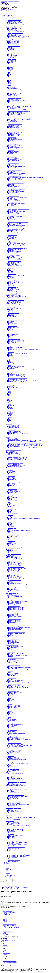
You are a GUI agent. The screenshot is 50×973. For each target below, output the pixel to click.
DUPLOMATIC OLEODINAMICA (16, 275)
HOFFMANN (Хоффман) (13, 500)
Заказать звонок (4, 904)
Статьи (7, 874)
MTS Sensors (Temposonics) (14, 665)
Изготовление (11, 430)
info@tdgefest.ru (4, 2)
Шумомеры (10, 241)
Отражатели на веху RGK (14, 145)
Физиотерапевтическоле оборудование (17, 459)
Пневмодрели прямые (13, 614)
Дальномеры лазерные (13, 367)
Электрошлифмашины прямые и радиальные (18, 854)
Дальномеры (11, 122)
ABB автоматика (12, 661)
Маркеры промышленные (14, 705)
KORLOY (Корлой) (12, 497)
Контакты (5, 877)
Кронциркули (11, 315)
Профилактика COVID (11, 875)
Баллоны (10, 721)
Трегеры (10, 154)
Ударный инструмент (13, 710)
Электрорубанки (12, 845)
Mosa (9, 74)
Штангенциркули (12, 335)
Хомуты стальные (12, 552)
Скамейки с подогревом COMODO (16, 446)
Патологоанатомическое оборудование (17, 461)
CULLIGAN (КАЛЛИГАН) (14, 819)
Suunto (9, 422)
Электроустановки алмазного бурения (16, 847)
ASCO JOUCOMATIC (13, 291)
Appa (9, 401)
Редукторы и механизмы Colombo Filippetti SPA (18, 682)
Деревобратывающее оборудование (13, 295)
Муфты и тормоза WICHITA (14, 577)
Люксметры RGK (12, 237)
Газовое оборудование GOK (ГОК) (16, 28)
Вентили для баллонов (13, 723)
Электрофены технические (14, 848)
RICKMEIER (11, 290)
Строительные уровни (13, 192)
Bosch (9, 391)
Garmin (9, 421)
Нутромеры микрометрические (15, 324)
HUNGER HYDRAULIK (13, 289)
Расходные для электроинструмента (16, 832)
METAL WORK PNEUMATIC (15, 265)
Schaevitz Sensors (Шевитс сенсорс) (16, 662)
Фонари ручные (11, 754)
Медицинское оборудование (12, 452)
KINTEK (10, 506)
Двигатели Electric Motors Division (15, 829)
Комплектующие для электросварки (16, 738)
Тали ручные (11, 791)
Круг (9, 493)
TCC (9, 79)
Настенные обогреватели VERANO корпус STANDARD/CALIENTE (23, 447)
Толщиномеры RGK (12, 204)
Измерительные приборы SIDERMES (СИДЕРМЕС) (20, 655)
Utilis (9, 531)
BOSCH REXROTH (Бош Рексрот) (16, 282)
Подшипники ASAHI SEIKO (14, 640)
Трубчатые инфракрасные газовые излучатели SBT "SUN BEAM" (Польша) (25, 443)
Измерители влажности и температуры (17, 223)
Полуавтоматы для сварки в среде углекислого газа (19, 739)
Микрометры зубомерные (14, 339)
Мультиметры (11, 231)
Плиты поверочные (12, 326)
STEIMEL (10, 284)
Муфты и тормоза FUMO (14, 561)
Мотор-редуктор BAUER (14, 685)
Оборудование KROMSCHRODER (16, 31)
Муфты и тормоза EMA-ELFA (15, 565)
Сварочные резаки (12, 749)
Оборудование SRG (12, 30)
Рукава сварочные (12, 731)
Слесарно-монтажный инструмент (16, 435)
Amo (9, 419)
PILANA (10, 537)
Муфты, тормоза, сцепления (12, 557)
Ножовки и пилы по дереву (14, 706)
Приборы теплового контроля (15, 170)
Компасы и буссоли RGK (14, 158)
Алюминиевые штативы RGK (15, 126)
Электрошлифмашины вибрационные (16, 632)
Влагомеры (10, 350)
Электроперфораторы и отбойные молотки (17, 842)
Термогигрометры (12, 382)
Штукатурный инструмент (14, 805)
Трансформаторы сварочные (14, 743)
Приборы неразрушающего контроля (16, 173)
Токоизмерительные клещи (14, 233)
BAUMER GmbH (12, 674)
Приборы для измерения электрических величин (19, 353)
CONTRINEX (11, 652)
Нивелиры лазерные (12, 370)
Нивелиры (10, 101)
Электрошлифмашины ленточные (15, 852)
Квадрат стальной (12, 478)
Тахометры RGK (12, 242)
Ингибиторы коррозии (13, 294)
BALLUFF (10, 648)
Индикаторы (11, 314)
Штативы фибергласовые (14, 194)
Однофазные (11, 47)
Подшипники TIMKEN (13, 639)
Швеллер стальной (12, 474)
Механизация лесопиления (14, 297)
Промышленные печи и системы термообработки (19, 584)
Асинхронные (11, 53)
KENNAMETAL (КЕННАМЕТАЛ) (16, 534)
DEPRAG (10, 515)
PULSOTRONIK (12, 659)
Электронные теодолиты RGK (15, 89)
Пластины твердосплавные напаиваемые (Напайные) (20, 597)
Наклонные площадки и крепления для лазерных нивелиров (21, 180)
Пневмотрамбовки (12, 623)
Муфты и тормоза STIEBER (14, 574)
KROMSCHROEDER (13, 585)
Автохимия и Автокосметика (14, 20)
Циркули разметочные (13, 707)
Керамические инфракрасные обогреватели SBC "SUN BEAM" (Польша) (24, 440)
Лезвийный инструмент (13, 797)
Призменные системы (13, 142)
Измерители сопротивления (14, 251)
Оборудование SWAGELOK (14, 35)
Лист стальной (11, 472)
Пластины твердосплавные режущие (14, 596)
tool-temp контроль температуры (15, 680)
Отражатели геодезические (14, 144)
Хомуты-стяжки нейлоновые (14, 554)
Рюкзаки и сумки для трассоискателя (16, 211)
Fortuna (10, 417)
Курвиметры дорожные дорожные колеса (17, 197)
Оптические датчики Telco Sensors (16, 653)
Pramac (9, 75)
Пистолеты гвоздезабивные (14, 603)
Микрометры (11, 322)
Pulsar (9, 395)
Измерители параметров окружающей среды (18, 225)
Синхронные (11, 52)
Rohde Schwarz (11, 408)
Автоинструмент (12, 18)
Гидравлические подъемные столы (16, 300)
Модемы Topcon (11, 198)
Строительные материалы (14, 803)
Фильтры (8, 818)
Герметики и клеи (10, 256)
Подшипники (9, 634)
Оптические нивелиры (13, 103)
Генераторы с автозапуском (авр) (15, 50)
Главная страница (7, 943)
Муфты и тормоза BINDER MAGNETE (17, 568)
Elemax (9, 73)
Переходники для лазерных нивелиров (17, 181)
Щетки (9, 717)
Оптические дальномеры (13, 125)
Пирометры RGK (12, 167)
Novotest (10, 400)
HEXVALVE (11, 285)
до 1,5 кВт (10, 54)
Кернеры (10, 704)
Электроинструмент (10, 831)
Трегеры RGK (11, 153)
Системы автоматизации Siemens (15, 646)
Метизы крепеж (9, 549)
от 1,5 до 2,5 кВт (12, 56)
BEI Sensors (10, 676)
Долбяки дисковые (7, 913)
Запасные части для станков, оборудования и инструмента (19, 304)
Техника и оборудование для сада (13, 808)
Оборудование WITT (13, 29)
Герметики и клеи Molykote (14, 262)
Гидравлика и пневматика (11, 264)
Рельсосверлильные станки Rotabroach (16, 779)
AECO (9, 650)
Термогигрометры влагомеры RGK (16, 244)
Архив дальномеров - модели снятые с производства (20, 119)
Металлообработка (12, 490)
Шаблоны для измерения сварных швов (17, 347)
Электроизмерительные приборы (15, 229)
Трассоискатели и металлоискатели (16, 216)
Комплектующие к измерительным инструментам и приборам (22, 369)
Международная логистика (12, 467)
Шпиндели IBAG (12, 556)
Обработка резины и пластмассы (13, 595)
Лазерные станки (12, 780)
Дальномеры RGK (12, 120)
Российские (11, 65)
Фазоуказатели (11, 386)
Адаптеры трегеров (12, 157)
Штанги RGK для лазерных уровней (16, 113)
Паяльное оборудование (13, 591)
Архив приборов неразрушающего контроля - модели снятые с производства (25, 177)
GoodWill (10, 407)
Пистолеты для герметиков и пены (16, 799)
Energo (9, 72)
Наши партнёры (9, 867)
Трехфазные (11, 49)
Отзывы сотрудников (10, 871)
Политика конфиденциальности (8, 940)
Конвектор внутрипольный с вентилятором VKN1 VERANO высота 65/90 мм (25, 444)
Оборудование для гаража (14, 21)
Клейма (10, 695)
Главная (5, 883)
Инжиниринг (9, 424)
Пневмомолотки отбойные (14, 620)
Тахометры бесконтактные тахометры (16, 243)
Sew (9, 402)
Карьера (5, 954)
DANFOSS (10, 656)
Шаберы (10, 715)
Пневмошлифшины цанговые (15, 628)
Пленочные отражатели (13, 151)
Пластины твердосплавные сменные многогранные (19, 598)
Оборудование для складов (12, 593)
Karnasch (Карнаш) (12, 543)
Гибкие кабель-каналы (11, 263)
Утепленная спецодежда (13, 770)
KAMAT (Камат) (12, 283)
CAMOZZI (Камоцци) (13, 267)
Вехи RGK (10, 140)
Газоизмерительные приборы (14, 39)
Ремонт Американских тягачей (12, 688)
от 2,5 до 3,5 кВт (12, 57)
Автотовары (8, 16)
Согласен (40, 971)
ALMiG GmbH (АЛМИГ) (14, 590)
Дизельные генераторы (13, 41)
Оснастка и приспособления (14, 431)
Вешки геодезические (13, 141)
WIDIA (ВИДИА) (12, 528)
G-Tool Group (11, 544)
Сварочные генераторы (13, 44)
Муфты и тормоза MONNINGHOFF (16, 578)
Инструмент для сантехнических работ (17, 759)
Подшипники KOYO (13, 641)
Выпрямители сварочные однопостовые (17, 736)
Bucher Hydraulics (12, 278)
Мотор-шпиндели (10, 555)
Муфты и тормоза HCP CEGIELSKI (16, 571)
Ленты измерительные (13, 316)
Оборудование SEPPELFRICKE (15, 33)
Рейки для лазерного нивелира (15, 139)
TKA (9, 404)
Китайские (10, 62)
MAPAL (10, 523)
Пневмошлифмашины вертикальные (16, 624)
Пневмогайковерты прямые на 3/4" (16, 610)
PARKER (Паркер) (12, 280)
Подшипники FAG (12, 637)
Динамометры (11, 385)
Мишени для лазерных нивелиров (16, 183)
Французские (11, 69)
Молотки (10, 697)
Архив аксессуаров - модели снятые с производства (19, 118)
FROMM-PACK (11, 675)
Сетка (9, 487)
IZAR (9, 511)
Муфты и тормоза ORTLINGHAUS (16, 567)
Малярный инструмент (13, 798)
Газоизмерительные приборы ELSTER (17, 37)
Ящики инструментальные (14, 806)
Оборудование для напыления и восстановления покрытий (21, 587)
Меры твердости (12, 342)
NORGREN (11, 272)
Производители (6, 862)
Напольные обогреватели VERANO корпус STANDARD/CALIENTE (23, 448)
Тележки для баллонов (13, 732)
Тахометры (10, 344)
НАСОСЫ (10, 582)
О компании (6, 863)
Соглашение (8, 868)
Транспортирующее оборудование (16, 301)
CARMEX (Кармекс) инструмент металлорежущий (19, 530)
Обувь (9, 765)
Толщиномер (11, 205)
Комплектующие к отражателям (15, 147)
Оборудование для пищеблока (15, 454)
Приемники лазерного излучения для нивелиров (19, 111)
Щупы (9, 336)
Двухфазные (11, 48)
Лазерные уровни (12, 108)
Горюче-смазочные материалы (12, 293)
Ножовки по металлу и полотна (15, 702)
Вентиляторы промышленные (15, 583)
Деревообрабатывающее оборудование (17, 296)
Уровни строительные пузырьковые (16, 191)
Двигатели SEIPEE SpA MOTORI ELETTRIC (18, 825)
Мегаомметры (11, 357)
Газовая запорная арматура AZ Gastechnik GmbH (19, 36)
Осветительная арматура (13, 752)
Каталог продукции (7, 15)
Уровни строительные (13, 387)
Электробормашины (12, 839)
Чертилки (10, 708)
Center (9, 399)
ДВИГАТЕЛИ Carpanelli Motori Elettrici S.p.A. (18, 830)
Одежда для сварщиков (13, 769)
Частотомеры (11, 361)
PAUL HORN (11, 525)
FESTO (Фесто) (11, 268)
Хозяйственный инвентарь (14, 813)
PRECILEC (10, 671)
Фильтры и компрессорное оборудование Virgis (18, 669)
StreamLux (10, 412)
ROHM (10, 529)
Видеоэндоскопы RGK (13, 252)
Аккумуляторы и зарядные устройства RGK (18, 187)
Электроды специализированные (15, 746)
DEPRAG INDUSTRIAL (13, 281)
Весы (9, 365)
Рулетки (10, 373)
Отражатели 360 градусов (14, 255)
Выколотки (10, 712)
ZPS (9, 502)
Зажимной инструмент (11, 303)
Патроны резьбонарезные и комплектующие (18, 433)
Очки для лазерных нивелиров (15, 178)
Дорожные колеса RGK (13, 196)
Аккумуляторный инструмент (15, 835)
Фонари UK (11, 756)
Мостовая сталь (11, 486)
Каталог (5, 885)
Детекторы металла (12, 368)
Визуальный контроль (13, 220)
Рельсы (10, 473)
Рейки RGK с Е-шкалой (13, 135)
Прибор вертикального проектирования (17, 100)
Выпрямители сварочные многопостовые (17, 734)
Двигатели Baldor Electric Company (16, 826)
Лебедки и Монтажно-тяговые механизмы (17, 789)
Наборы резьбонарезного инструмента (11, 922)
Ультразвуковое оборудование (15, 464)
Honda (9, 83)
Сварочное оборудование (11, 719)
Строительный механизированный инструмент (18, 804)
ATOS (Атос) (11, 277)
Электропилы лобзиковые (14, 843)
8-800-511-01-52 (4, 1)
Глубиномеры (11, 311)
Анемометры (11, 236)
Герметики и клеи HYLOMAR (15, 257)
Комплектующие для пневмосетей (16, 602)
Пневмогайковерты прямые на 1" (15, 608)
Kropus (9, 418)
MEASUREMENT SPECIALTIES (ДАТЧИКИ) (18, 663)
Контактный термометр (13, 246)
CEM (9, 396)
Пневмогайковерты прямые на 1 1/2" (16, 607)
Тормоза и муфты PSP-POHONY (15, 558)
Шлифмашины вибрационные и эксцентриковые (19, 630)
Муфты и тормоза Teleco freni (14, 580)
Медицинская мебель (13, 453)
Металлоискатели (12, 215)
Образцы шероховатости (13, 343)
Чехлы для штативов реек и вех (15, 179)
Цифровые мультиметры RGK (15, 230)
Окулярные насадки (12, 95)
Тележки (10, 594)
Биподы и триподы (12, 152)
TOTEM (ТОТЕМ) (12, 536)
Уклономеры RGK (12, 202)
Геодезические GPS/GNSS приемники (16, 200)
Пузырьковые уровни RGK (14, 190)
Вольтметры (11, 355)
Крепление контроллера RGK (15, 174)
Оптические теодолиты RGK (14, 98)
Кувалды (10, 718)
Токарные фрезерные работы (9, 961)
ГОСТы (5, 958)
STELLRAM (11, 532)
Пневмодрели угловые (13, 615)
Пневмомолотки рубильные (14, 621)
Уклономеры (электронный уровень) (16, 203)
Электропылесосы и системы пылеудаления (18, 844)
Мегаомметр (11, 250)
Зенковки (5, 920)
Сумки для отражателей (13, 160)
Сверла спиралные (7, 931)
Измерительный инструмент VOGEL (16, 374)
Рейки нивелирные (12, 138)
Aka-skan (10, 414)
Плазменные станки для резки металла (17, 782)
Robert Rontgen (11, 541)
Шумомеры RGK (12, 239)
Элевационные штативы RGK (15, 132)
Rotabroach (10, 545)
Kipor (9, 82)
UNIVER (10, 270)
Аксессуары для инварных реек (15, 206)
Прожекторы (11, 753)
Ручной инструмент (12, 193)
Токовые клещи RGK (13, 232)
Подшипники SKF (12, 636)
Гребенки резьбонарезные (9, 912)
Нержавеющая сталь (12, 489)
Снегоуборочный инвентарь (14, 812)
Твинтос (10, 542)
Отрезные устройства (13, 434)
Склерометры (11, 172)
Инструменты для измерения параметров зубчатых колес (21, 337)
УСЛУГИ (8, 816)
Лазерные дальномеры (13, 121)
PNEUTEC (10, 496)
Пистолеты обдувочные (13, 604)
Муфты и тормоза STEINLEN (15, 564)
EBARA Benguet (12, 678)
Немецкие (10, 68)
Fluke (9, 392)
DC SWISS (10, 524)
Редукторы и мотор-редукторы (12, 681)
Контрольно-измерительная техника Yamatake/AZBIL (20, 667)
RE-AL (9, 512)
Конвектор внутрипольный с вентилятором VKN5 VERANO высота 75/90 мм (25, 445)
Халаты (10, 771)
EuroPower (10, 80)
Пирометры (11, 309)
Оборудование (9, 581)
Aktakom (10, 409)
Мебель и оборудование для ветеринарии (17, 457)
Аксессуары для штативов (14, 128)
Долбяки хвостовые (7, 914)
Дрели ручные (11, 693)
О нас (7, 864)
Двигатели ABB (12, 824)
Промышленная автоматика (12, 645)
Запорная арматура (10, 306)
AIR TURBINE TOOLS (13, 505)
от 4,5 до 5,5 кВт (12, 60)
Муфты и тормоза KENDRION (15, 576)
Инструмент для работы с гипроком (16, 795)
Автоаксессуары (12, 17)
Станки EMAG (11, 776)
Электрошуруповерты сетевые (15, 858)
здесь (36, 971)
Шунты (10, 354)
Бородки (10, 711)
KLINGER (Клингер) (13, 288)
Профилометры (11, 362)
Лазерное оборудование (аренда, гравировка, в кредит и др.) (21, 817)
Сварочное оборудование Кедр (15, 750)
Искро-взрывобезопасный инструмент (16, 762)
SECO (9, 503)
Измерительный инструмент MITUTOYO (17, 378)
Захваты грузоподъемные (14, 788)
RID (9, 81)
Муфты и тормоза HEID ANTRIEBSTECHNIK (18, 560)
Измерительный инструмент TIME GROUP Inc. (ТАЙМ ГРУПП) (22, 380)
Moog (9, 672)
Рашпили (10, 700)
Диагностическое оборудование (15, 22)
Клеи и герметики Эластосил (14, 261)
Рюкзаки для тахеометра (13, 163)
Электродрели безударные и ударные (16, 841)
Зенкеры (5, 919)
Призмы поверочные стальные (15, 327)
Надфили (10, 698)
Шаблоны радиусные (13, 333)
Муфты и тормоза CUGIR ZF (14, 569)
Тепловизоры (11, 165)
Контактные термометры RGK (15, 245)
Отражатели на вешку (13, 146)
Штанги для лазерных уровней (15, 114)
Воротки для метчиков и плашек (15, 692)
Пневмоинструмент (10, 600)
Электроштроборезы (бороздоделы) (16, 857)
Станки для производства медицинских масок (16, 785)
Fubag (9, 85)
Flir (9, 394)
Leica (9, 389)
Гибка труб (10, 783)
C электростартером (12, 55)
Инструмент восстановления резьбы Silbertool (18, 547)
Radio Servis (11, 405)
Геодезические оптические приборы (16, 366)
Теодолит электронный (13, 90)
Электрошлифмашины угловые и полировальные (19, 855)
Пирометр (10, 168)
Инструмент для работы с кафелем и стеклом (18, 796)
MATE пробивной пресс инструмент (16, 643)
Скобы (9, 328)
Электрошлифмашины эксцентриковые (17, 856)
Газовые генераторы (12, 43)
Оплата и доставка (7, 876)
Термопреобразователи (13, 383)
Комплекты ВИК (12, 219)
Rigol (9, 415)
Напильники (11, 699)
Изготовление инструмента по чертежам (15, 307)
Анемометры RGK (12, 235)
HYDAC (10, 276)
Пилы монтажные (12, 837)
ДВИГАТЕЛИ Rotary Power (14, 823)
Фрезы (4, 933)
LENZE (10, 654)
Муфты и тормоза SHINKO (14, 570)
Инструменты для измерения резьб (16, 340)
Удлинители (11, 834)
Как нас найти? (4, 939)
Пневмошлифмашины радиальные (16, 626)
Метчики (5, 921)
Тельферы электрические (13, 792)
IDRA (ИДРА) (11, 588)
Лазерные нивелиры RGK (14, 107)
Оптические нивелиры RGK (14, 102)
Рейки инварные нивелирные (15, 207)
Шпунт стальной (12, 483)
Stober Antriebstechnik (13, 673)
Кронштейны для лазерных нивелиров (17, 116)
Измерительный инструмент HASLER (16, 379)
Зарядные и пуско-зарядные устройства (17, 24)
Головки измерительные (13, 313)
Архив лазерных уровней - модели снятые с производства (21, 105)
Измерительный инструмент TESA (16, 375)
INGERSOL (11, 519)
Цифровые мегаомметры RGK (15, 249)
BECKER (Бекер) (12, 274)
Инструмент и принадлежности (13, 425)
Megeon (10, 406)
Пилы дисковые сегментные (9, 924)
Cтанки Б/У (10, 777)
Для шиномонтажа (12, 23)
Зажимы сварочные (12, 720)
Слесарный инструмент (13, 691)
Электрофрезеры (12, 850)
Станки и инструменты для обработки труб (18, 763)
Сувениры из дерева (12, 438)
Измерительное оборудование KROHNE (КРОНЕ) (19, 381)
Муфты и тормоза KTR (13, 575)
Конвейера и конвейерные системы (13, 450)
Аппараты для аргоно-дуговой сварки (16, 733)
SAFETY (10, 521)
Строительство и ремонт (11, 786)
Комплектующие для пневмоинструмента (17, 601)
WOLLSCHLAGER (12, 513)
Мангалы (10, 809)
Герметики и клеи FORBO (14, 258)
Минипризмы (11, 150)
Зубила (9, 713)
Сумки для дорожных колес (14, 210)
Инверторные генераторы (14, 46)
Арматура (10, 470)
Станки (7, 772)
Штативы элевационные (13, 133)
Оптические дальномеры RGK (15, 124)
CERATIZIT (11, 526)
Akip (9, 398)
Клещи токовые (11, 356)
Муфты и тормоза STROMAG (15, 563)
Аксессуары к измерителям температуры (17, 248)
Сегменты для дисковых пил (9, 925)
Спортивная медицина (13, 456)
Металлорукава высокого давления (13, 548)
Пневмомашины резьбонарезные (15, 616)
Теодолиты (10, 92)
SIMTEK (10, 522)
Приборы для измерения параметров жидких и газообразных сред (23, 349)
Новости (8, 873)
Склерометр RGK (12, 171)
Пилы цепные (11, 838)
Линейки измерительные (13, 317)
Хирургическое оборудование (15, 460)
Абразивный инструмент (13, 426)
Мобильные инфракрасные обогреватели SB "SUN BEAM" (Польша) (23, 441)
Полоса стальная (12, 479)
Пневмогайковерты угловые (14, 613)
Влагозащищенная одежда (14, 766)
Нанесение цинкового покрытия (10, 959)
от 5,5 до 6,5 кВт (12, 61)
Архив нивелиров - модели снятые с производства (19, 106)
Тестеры (10, 360)
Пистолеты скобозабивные (14, 606)
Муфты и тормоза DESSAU (14, 562)
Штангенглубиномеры (13, 334)
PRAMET (10, 499)
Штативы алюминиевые (13, 127)
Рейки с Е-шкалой (12, 137)
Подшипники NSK (12, 635)
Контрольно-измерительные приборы (16, 166)
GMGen (10, 70)
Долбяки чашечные (7, 915)
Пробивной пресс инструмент (12, 642)
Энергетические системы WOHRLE (16, 658)
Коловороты (11, 694)
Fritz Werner (10, 679)
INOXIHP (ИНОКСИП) (13, 589)
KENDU (10, 510)
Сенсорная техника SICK (14, 647)
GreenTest (10, 413)
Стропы (10, 790)
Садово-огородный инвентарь (15, 811)
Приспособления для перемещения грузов (17, 801)
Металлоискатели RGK (13, 213)
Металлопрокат (9, 469)
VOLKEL (10, 517)
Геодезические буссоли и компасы (16, 159)
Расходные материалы (13, 810)
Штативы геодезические (13, 115)
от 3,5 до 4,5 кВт (12, 59)
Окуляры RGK (11, 94)
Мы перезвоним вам (5, 907)
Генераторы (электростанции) (12, 40)
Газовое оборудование (11, 27)
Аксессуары (11, 96)
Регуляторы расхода (12, 728)
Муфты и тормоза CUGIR (14, 572)
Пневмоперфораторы (13, 622)
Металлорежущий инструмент (12, 495)
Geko (9, 76)
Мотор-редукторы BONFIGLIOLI (15, 686)
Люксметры (11, 238)
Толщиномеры (11, 331)
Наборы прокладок (12, 550)
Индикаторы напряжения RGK (15, 226)
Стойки (10, 330)
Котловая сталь (11, 484)
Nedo (9, 420)
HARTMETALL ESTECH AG (14, 508)
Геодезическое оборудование (12, 88)
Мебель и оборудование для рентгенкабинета (18, 458)
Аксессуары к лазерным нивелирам (16, 112)
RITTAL (10, 649)
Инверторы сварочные (13, 737)
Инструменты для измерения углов (16, 341)
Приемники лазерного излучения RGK (17, 109)
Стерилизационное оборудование (15, 463)
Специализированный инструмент (13, 757)
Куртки (10, 767)
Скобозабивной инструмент (14, 802)
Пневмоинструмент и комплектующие (17, 633)
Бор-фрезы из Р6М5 (7, 911)
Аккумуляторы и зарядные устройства (16, 189)
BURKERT (10, 271)
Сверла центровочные (8, 932)
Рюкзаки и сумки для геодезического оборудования (19, 161)
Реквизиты (8, 865)
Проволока (10, 480)
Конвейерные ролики (10, 451)
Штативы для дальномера (14, 134)
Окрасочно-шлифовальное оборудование (17, 298)
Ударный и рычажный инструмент (13, 815)
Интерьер (8, 437)
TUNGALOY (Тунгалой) (13, 535)
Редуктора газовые (12, 730)
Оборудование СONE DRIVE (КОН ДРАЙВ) (18, 687)
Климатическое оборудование (12, 439)
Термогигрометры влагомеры (14, 224)
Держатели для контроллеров (14, 176)
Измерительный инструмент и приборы (15, 308)
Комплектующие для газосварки (15, 724)
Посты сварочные (12, 727)
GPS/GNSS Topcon (12, 199)
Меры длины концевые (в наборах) (16, 320)
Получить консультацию (6, 896)
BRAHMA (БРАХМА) (13, 34)
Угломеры (10, 218)
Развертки (5, 929)
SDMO (9, 77)
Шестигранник (11, 485)
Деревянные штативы (13, 131)
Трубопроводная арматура (14, 491)
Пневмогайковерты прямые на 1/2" (16, 609)
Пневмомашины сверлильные (15, 617)
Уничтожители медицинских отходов (16, 465)
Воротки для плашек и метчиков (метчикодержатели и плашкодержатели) (24, 518)
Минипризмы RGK (12, 148)
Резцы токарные (6, 934)
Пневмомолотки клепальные (14, 619)
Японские (10, 63)
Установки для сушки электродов (15, 744)
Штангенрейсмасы (12, 363)
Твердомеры (11, 346)
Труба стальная (11, 471)
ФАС (9, 86)
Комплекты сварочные (13, 725)
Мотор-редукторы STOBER (14, 684)
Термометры (11, 310)
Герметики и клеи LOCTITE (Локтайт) (17, 259)
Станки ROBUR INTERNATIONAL (16, 773)
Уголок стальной (12, 477)
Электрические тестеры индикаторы (16, 228)
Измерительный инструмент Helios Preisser (17, 376)
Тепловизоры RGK (12, 164)
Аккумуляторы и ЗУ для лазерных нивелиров (18, 209)
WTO (9, 516)
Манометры (11, 352)
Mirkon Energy (11, 87)
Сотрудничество (9, 869)
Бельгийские (11, 67)
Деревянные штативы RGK (14, 129)
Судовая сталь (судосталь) (14, 482)
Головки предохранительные (14, 432)
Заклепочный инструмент (14, 758)
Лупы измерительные (13, 318)
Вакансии (8, 870)
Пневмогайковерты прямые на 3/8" (16, 611)
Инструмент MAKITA (13, 861)
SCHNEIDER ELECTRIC (14, 660)
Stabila (9, 411)
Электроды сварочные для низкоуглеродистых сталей (20, 745)
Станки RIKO (11, 775)
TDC (9, 538)
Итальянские (11, 66)
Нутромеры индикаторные (14, 323)
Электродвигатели (10, 821)
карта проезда (11, 9)
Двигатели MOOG (12, 828)
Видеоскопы (11, 254)
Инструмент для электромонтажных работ (17, 760)
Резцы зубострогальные (8, 916)
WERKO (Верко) (12, 498)
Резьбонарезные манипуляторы (15, 784)
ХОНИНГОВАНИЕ (12, 509)
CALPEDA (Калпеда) (13, 287)
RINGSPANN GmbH (13, 668)
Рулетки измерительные (13, 186)
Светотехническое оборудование (13, 751)
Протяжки (5, 928)
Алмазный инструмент (13, 427)
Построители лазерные (13, 372)
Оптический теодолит (13, 99)
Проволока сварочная (13, 740)
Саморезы (10, 551)
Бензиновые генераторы (13, 42)
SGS (9, 504)
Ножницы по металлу (13, 836)
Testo (9, 393)
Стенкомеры (11, 329)
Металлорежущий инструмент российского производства (21, 539)
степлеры (10, 849)
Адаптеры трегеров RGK (14, 155)
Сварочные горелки (12, 747)
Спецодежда (11, 184)
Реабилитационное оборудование (15, 466)
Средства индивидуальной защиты (16, 793)
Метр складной (11, 321)
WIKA (9, 269)
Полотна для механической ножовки (11, 927)
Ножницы (10, 701)
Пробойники (11, 714)
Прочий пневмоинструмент (14, 629)
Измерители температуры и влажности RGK (18, 222)
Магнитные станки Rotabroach (15, 778)
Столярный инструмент (13, 428)
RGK (9, 388)
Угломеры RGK (11, 217)
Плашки (5, 926)
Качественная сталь (12, 492)
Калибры (10, 348)
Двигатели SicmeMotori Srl (14, 822)
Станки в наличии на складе (14, 302)
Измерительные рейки (13, 212)
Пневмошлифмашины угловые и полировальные (19, 627)
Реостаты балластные (13, 741)
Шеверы (5, 918)
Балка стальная (11, 476)
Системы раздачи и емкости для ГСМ (16, 26)
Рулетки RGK (11, 185)
